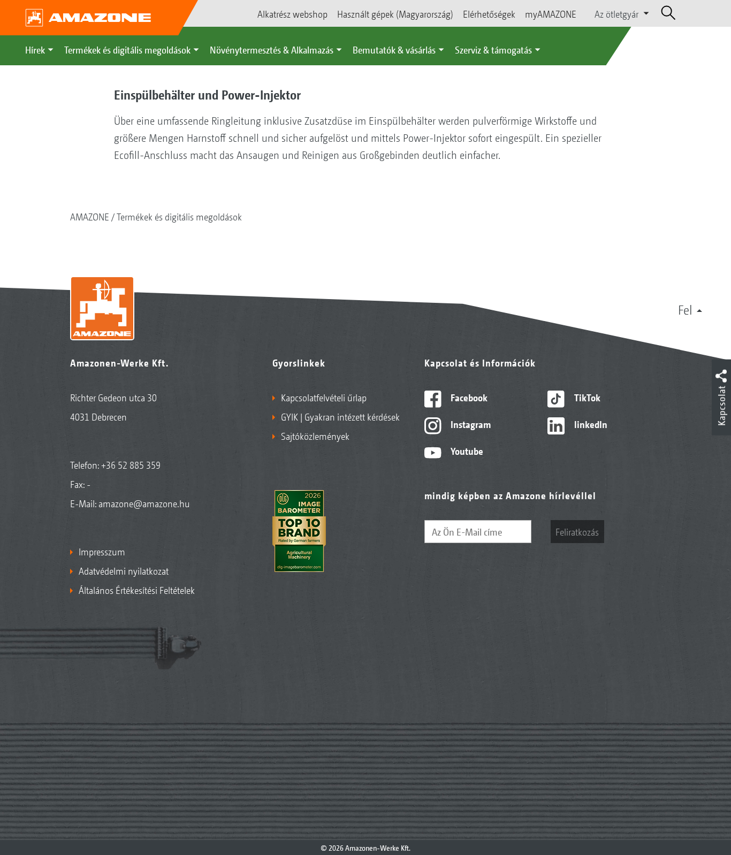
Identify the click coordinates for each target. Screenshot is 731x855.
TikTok (586, 397)
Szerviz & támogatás (493, 49)
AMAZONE (89, 216)
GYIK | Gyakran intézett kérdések (340, 416)
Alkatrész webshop (292, 13)
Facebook (468, 397)
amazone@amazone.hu (144, 503)
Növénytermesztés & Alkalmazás (271, 49)
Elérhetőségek (489, 13)
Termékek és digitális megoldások (127, 49)
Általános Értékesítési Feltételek (137, 589)
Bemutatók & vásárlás (394, 49)
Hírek (35, 49)
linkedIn (589, 424)
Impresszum (102, 551)
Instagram (469, 424)
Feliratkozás (577, 531)
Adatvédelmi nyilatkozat (124, 570)
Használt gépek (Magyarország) (395, 13)
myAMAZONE (550, 13)
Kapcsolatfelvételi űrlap (324, 397)
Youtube (465, 450)
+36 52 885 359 (131, 464)
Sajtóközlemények (315, 435)
